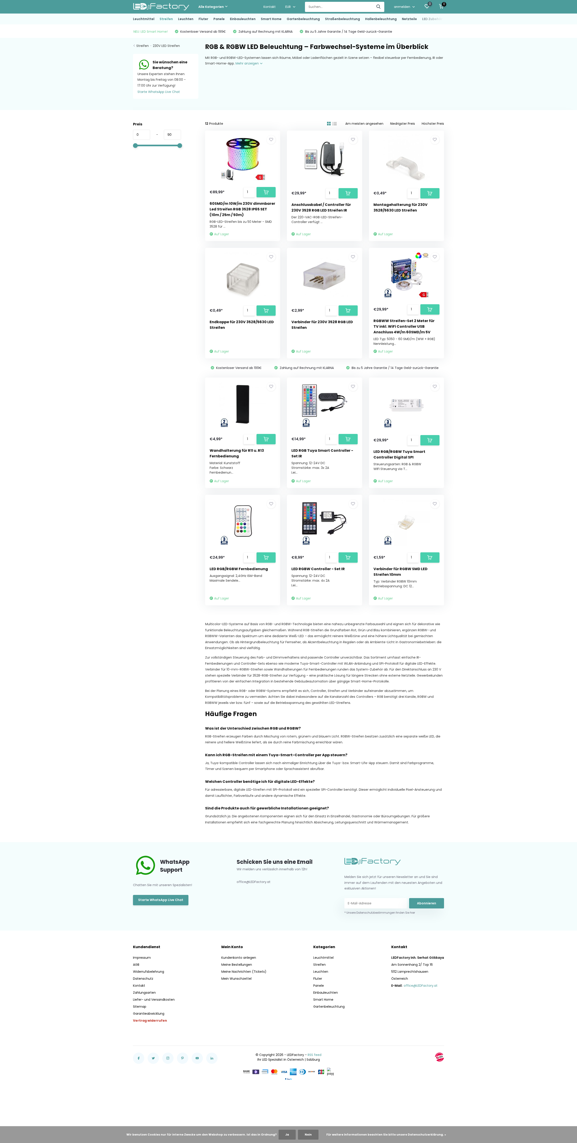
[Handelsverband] (439, 1057)
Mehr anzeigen (248, 63)
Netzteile (409, 19)
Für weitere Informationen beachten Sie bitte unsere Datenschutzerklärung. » (386, 1134)
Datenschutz (143, 978)
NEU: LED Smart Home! (150, 31)
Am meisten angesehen (364, 123)
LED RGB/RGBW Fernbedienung (239, 569)
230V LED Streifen (166, 46)
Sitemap (139, 1006)
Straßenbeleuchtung (342, 19)
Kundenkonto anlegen (238, 957)
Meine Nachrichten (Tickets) (243, 971)
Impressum (142, 957)
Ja (287, 1134)
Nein (308, 1134)
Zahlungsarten (144, 992)
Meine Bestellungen (236, 964)
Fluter (203, 19)
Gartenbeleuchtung (303, 19)
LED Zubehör (432, 19)
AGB (136, 964)
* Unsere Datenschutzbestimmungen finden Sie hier (379, 913)
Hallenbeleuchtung (381, 19)
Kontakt (269, 7)
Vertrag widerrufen (150, 1020)
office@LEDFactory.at (420, 985)
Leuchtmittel (143, 19)
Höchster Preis (433, 123)
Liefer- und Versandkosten (154, 999)
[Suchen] (378, 7)
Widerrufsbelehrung (148, 971)
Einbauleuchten (243, 19)
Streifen (166, 19)
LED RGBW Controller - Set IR (318, 569)
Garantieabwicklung (148, 1013)
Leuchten (185, 19)
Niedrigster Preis (402, 123)
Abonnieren (426, 903)
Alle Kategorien (211, 7)
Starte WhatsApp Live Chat (158, 92)
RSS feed (314, 1055)
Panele (219, 19)
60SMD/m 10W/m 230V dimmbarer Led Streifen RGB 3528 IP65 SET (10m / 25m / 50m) (242, 209)
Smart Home (271, 19)
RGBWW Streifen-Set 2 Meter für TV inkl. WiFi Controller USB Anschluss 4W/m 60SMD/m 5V (404, 326)
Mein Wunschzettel (236, 978)
